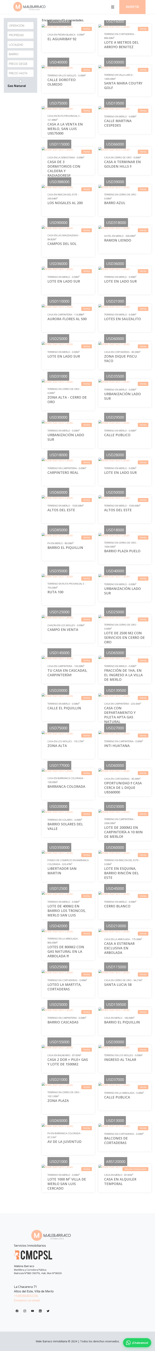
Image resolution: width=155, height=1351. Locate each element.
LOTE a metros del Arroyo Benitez (121, 44)
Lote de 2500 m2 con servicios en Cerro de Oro (124, 637)
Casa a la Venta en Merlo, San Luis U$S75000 (65, 129)
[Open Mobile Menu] (112, 7)
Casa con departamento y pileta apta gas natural (120, 715)
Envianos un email (27, 1300)
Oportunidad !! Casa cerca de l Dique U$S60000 (123, 787)
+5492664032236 (26, 1296)
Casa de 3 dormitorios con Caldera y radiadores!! (63, 168)
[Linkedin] (40, 1311)
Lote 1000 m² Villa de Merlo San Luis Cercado (66, 1183)
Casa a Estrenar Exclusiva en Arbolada (119, 948)
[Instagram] (25, 1311)
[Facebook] (17, 1311)
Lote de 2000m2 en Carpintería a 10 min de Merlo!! (123, 832)
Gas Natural (17, 86)
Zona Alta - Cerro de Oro (67, 399)
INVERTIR (132, 7)
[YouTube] (32, 1311)
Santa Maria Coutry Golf (123, 85)
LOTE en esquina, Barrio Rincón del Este (121, 873)
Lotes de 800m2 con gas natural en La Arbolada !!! (65, 951)
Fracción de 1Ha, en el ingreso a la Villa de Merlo (123, 675)
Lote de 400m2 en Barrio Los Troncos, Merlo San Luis (66, 910)
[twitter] (48, 1311)
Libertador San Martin (62, 870)
